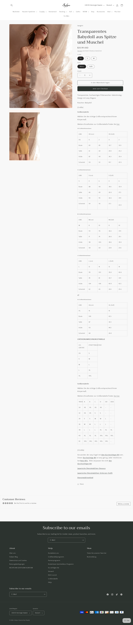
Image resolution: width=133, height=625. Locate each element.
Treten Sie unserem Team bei (96, 553)
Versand (79, 51)
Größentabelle (53, 579)
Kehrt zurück (52, 575)
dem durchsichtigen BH (110, 455)
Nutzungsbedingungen (17, 564)
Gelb (90, 66)
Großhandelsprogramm (56, 557)
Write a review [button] (123, 504)
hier (118, 124)
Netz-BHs (84, 461)
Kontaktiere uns (53, 553)
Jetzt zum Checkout (100, 89)
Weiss (82, 66)
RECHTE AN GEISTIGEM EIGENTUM (21, 568)
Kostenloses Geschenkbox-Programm (61, 564)
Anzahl (79, 71)
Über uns (12, 553)
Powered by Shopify (24, 620)
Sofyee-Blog (13, 557)
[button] (11, 5)
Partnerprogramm (54, 560)
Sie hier (117, 396)
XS (81, 58)
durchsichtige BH (89, 458)
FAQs (50, 582)
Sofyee (16, 620)
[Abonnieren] (83, 540)
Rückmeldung (91, 557)
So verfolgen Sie (53, 568)
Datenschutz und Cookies (18, 560)
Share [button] (82, 484)
